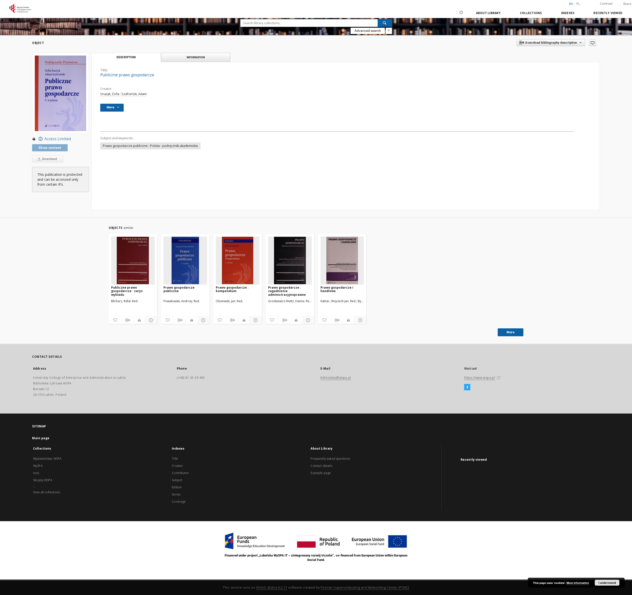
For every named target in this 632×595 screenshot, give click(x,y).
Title (175, 458)
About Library (488, 13)
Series (176, 494)
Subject (177, 480)
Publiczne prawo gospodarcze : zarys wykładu (127, 291)
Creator (177, 466)
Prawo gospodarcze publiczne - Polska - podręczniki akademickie (150, 146)
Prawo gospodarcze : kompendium (232, 289)
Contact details (321, 466)
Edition (177, 487)
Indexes (567, 13)
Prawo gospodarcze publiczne (179, 289)
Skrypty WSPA (42, 480)
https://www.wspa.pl (479, 378)
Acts (36, 473)
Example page (321, 473)
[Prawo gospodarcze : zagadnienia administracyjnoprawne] (290, 260)
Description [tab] (126, 57)
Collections (531, 13)
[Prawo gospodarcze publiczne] (185, 260)
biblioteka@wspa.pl (335, 378)
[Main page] (460, 12)
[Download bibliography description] (127, 320)
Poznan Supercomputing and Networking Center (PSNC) (365, 587)
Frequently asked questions (330, 458)
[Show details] (150, 320)
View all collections (46, 492)
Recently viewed (607, 13)
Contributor (180, 473)
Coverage (179, 501)
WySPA (38, 466)
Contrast (606, 3)
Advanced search (368, 31)
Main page (41, 438)
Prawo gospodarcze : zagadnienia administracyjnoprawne (287, 291)
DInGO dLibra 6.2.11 (271, 587)
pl (578, 3)
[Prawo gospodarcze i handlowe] (342, 260)
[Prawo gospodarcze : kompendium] (237, 260)
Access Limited (57, 138)
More (510, 332)
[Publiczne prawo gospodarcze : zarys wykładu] (133, 260)
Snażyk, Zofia (109, 94)
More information (578, 583)
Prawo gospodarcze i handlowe (336, 289)
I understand (607, 582)
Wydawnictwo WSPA (47, 458)
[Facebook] (467, 387)
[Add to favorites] (592, 43)
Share (627, 4)
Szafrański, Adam (134, 94)
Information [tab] (196, 57)
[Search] (385, 23)
